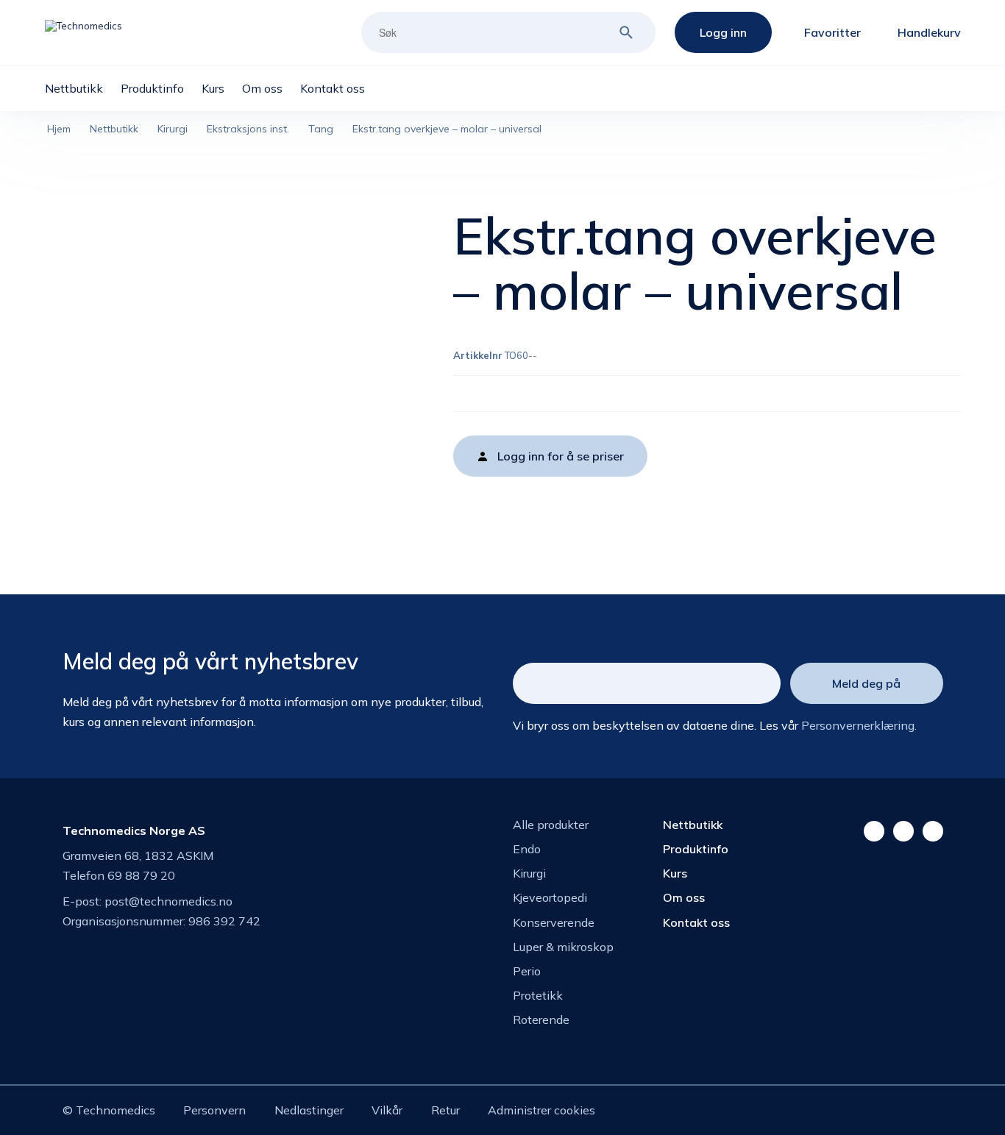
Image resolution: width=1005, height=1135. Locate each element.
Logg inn (723, 32)
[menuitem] (83, 88)
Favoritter (832, 32)
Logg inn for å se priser (560, 456)
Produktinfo (695, 849)
